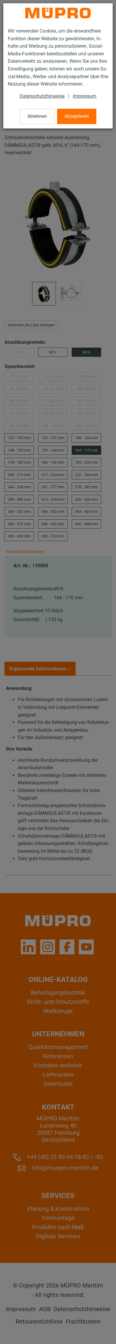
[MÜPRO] (58, 13)
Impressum (84, 96)
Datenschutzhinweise (42, 96)
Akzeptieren (77, 116)
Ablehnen (37, 116)
